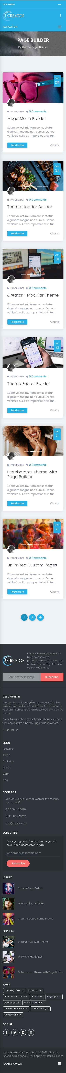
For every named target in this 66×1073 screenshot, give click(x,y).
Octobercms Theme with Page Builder (32, 474)
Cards (6, 767)
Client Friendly (40, 1008)
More (6, 773)
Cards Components (16, 1008)
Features (8, 748)
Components (13, 1014)
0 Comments (38, 111)
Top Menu (9, 4)
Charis (54, 145)
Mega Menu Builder (26, 118)
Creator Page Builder (30, 888)
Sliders (6, 755)
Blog (5, 780)
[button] (7, 176)
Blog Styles (53, 996)
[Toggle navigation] (59, 4)
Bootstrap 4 (12, 1002)
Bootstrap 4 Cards (34, 1002)
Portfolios (8, 761)
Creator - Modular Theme (33, 295)
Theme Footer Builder (28, 383)
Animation (34, 990)
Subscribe (52, 677)
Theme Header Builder (29, 207)
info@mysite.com (16, 823)
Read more (17, 145)
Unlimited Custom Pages (32, 565)
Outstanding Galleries (31, 903)
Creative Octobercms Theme (35, 918)
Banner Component (16, 996)
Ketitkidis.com (55, 1056)
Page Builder (17, 111)
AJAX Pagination (14, 990)
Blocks (37, 996)
